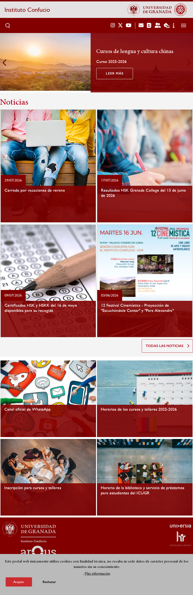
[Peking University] (180, 9)
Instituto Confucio (27, 10)
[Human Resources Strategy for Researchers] (180, 538)
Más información (97, 573)
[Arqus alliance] (38, 553)
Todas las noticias (164, 346)
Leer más (114, 73)
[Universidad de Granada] (149, 9)
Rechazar (49, 582)
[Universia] (180, 526)
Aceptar (18, 582)
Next (188, 62)
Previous (4, 62)
